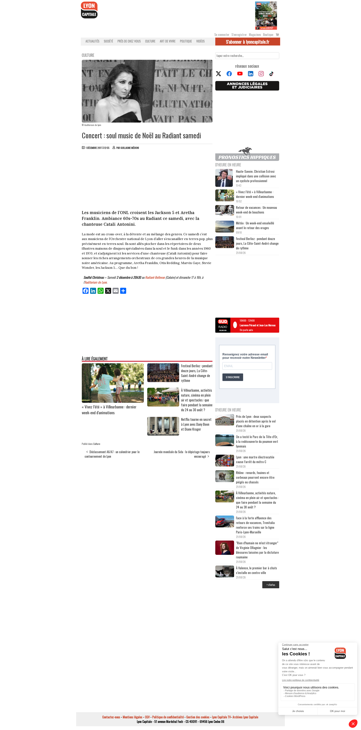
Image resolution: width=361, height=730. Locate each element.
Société (108, 41)
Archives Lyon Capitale (245, 717)
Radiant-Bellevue (155, 277)
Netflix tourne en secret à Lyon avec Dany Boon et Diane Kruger (196, 424)
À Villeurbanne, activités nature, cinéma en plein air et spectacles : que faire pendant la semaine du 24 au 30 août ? (196, 400)
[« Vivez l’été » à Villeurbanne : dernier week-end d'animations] (113, 401)
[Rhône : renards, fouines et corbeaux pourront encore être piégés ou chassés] (224, 476)
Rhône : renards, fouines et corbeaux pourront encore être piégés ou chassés (255, 477)
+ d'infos (270, 585)
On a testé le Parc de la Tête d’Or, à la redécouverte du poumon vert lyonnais (257, 441)
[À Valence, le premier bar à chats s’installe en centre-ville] (224, 572)
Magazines (255, 34)
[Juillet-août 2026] (266, 15)
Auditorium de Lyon (96, 282)
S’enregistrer (239, 34)
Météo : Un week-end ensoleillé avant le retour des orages (255, 225)
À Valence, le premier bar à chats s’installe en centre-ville (256, 570)
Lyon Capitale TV (221, 717)
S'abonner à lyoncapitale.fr (247, 41)
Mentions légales (132, 717)
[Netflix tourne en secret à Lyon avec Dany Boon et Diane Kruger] (163, 434)
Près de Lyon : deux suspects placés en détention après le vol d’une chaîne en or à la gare (256, 421)
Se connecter (221, 34)
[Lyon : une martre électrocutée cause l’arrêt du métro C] (224, 461)
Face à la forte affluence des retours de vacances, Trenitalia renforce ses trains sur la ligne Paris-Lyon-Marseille (255, 525)
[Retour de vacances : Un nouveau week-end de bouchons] (224, 211)
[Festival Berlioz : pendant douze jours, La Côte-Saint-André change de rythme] (163, 381)
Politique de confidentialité (168, 717)
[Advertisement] (147, 180)
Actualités (92, 41)
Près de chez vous (129, 41)
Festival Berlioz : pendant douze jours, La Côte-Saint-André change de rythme (197, 373)
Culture (150, 41)
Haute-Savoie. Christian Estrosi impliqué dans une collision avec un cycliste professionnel (256, 176)
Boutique (268, 34)
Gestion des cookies (197, 717)
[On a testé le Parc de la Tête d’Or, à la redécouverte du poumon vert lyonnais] (224, 440)
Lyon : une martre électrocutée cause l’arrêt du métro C (255, 459)
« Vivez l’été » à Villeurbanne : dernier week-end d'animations (109, 409)
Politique (186, 41)
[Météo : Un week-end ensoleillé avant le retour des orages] (224, 227)
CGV (147, 717)
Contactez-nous (111, 717)
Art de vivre (167, 41)
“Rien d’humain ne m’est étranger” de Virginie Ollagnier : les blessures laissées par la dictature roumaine (257, 550)
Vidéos (200, 41)
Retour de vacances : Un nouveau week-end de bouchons (256, 209)
